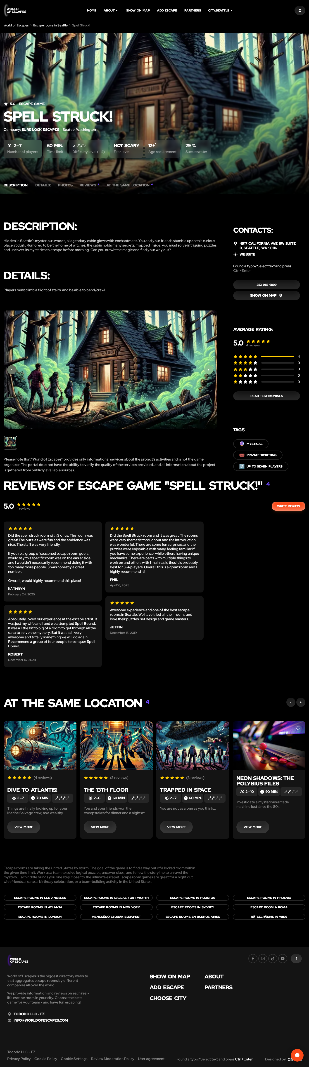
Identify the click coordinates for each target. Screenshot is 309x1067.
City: (218, 10)
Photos (65, 185)
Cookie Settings (74, 1058)
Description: (16, 185)
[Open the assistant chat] (297, 1055)
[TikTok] (272, 958)
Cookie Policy (45, 1058)
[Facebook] (252, 958)
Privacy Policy (19, 1058)
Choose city (168, 998)
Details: (43, 185)
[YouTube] (282, 958)
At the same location (130, 185)
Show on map (138, 10)
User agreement (151, 1058)
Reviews (89, 185)
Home (91, 10)
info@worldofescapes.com (41, 1020)
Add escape (167, 10)
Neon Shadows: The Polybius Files (265, 781)
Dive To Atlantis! (32, 789)
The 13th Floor (106, 789)
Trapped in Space (185, 789)
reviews (253, 345)
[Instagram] (262, 958)
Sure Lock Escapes (40, 129)
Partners (192, 10)
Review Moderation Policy (112, 1058)
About (109, 10)
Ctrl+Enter (242, 270)
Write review (288, 506)
